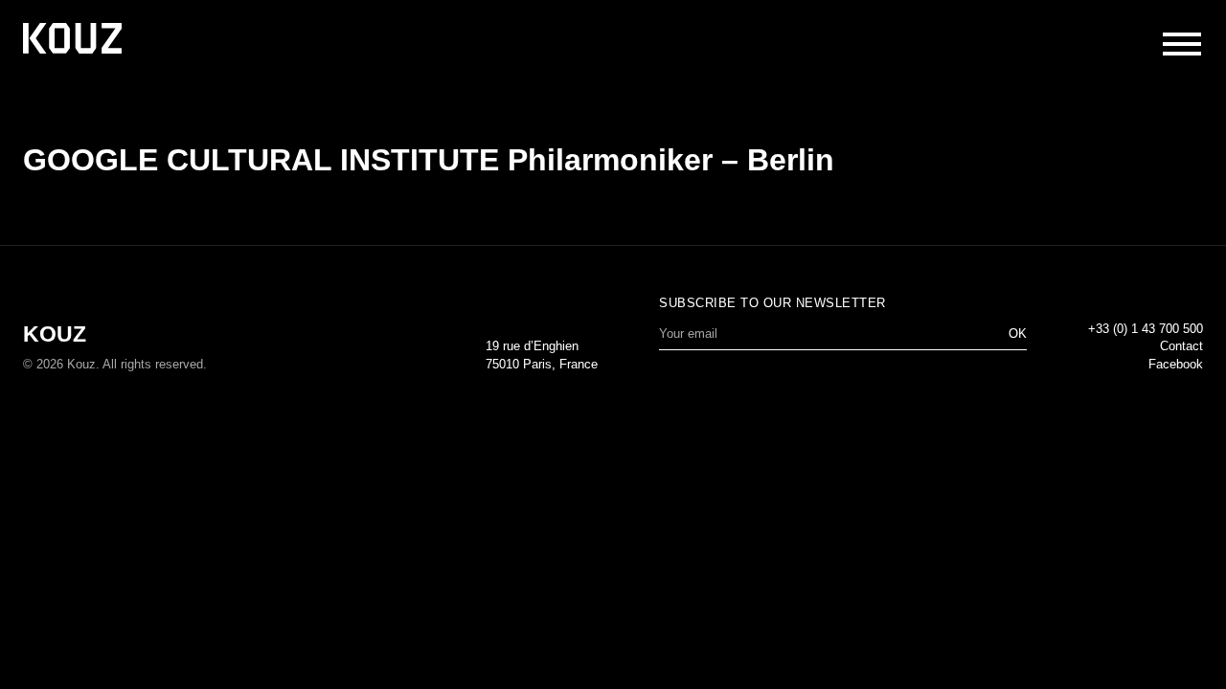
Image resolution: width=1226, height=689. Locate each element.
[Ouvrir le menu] (1182, 44)
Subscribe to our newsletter (772, 303)
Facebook (1175, 364)
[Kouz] (72, 40)
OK (1018, 333)
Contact (1181, 346)
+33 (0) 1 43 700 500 (1145, 329)
